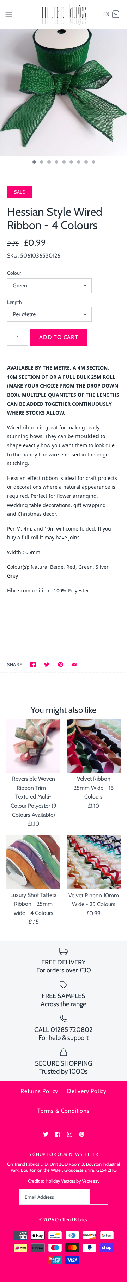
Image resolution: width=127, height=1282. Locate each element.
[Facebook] (57, 1134)
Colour (14, 273)
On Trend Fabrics (71, 1219)
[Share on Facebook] (33, 664)
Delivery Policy (87, 1091)
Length (14, 302)
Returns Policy (39, 1091)
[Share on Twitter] (46, 664)
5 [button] (63, 162)
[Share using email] (74, 664)
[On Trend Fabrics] (63, 14)
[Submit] (99, 1196)
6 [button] (70, 162)
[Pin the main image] (60, 664)
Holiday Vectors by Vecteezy (72, 1181)
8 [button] (85, 162)
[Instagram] (69, 1134)
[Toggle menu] (9, 14)
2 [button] (41, 162)
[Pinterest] (81, 1134)
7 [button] (78, 162)
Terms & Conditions (63, 1110)
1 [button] (33, 162)
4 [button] (56, 162)
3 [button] (48, 162)
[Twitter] (45, 1134)
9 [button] (93, 162)
